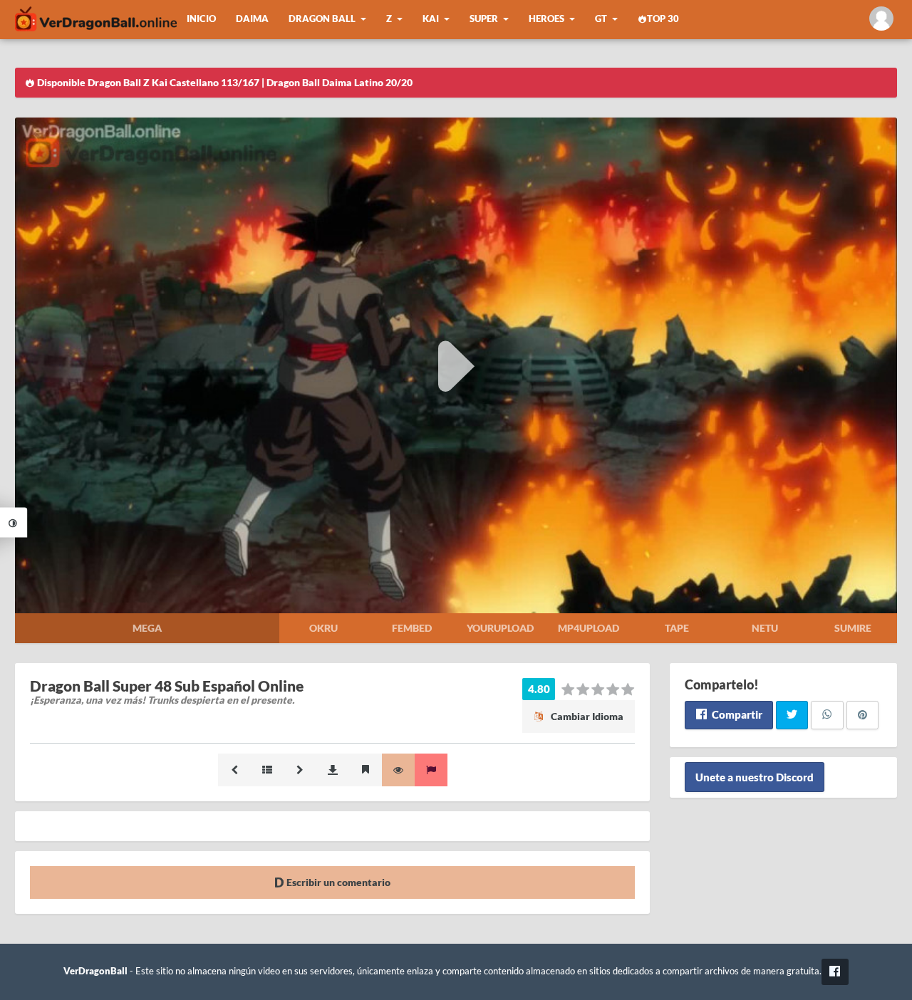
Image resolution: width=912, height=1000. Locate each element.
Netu (765, 628)
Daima (252, 19)
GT (601, 19)
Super (484, 19)
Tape (677, 628)
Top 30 (663, 19)
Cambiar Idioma (586, 716)
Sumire (852, 628)
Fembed (412, 628)
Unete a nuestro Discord (754, 777)
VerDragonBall (95, 971)
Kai (431, 19)
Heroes (546, 19)
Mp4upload (588, 628)
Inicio (201, 19)
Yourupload (500, 628)
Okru (323, 628)
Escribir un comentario (337, 882)
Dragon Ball (322, 19)
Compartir (736, 714)
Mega (147, 628)
